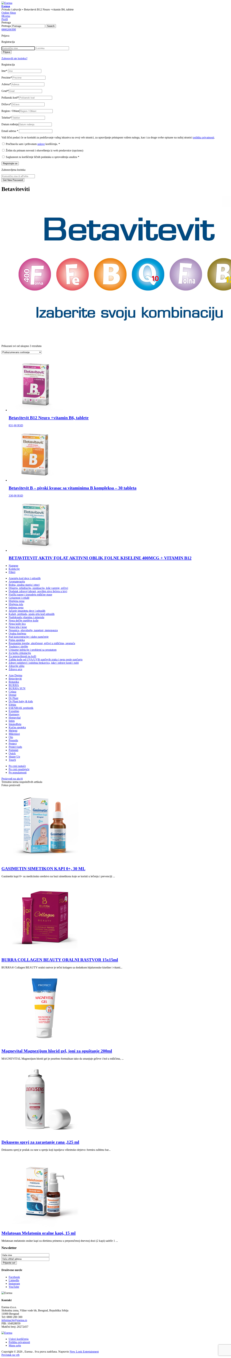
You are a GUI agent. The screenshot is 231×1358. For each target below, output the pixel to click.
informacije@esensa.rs (14, 1320)
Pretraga (6, 25)
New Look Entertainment (84, 1351)
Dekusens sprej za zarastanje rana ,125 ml (40, 1142)
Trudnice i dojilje (18, 646)
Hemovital (15, 717)
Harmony (14, 714)
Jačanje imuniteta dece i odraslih (27, 610)
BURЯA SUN (17, 688)
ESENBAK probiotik (21, 707)
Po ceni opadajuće (19, 769)
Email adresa (9, 130)
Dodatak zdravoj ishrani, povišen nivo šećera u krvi (38, 591)
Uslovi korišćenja (19, 1338)
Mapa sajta (15, 1345)
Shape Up (14, 756)
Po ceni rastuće (17, 766)
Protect (13, 743)
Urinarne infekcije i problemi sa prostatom (32, 649)
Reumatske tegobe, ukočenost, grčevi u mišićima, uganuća (42, 643)
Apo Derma (15, 675)
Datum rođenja (9, 124)
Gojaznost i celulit (19, 597)
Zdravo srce (15, 669)
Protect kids (15, 746)
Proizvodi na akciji (12, 778)
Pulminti (13, 750)
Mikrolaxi (14, 733)
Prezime (6, 77)
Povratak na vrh (10, 1354)
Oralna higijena (17, 633)
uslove (41, 143)
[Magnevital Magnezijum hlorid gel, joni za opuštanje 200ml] (45, 1043)
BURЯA (14, 685)
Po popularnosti (18, 772)
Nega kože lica (17, 623)
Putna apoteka (17, 640)
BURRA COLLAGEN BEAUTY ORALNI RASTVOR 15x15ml (59, 959)
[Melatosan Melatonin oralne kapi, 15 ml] (45, 1225)
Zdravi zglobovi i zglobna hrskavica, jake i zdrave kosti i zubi (44, 662)
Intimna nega (16, 607)
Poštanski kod (10, 97)
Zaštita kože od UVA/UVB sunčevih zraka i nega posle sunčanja (45, 659)
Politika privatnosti (19, 1342)
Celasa (12, 691)
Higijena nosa (16, 601)
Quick (12, 753)
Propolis (13, 740)
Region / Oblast (10, 110)
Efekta (12, 704)
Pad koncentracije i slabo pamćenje (29, 636)
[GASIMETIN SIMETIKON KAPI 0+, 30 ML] (45, 860)
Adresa (6, 84)
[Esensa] (6, 3)
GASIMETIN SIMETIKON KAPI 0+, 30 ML (43, 868)
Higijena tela (16, 604)
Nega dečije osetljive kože (23, 620)
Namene (13, 565)
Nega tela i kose (18, 627)
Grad (5, 90)
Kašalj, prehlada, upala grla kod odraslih (32, 614)
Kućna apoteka (17, 727)
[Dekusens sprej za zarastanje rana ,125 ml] (45, 1134)
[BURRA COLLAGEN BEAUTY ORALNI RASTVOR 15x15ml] (45, 952)
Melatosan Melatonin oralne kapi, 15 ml (38, 1233)
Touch (12, 759)
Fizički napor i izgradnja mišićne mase (30, 594)
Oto (11, 737)
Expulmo (14, 711)
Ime (4, 70)
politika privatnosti (203, 137)
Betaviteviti (15, 678)
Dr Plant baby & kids (21, 701)
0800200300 (8, 29)
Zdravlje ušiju (16, 666)
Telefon (6, 117)
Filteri (12, 572)
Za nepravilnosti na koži (22, 656)
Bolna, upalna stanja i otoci (24, 584)
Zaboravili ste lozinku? (14, 58)
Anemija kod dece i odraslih (25, 578)
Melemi (13, 730)
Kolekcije (14, 568)
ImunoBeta (15, 724)
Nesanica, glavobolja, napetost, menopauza (33, 630)
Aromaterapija (17, 581)
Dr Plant (13, 698)
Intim (12, 720)
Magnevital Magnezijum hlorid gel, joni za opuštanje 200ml (56, 1051)
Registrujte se (10, 163)
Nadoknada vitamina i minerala (26, 617)
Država (6, 104)
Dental (12, 694)
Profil (4, 19)
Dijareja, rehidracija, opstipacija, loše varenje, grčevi (38, 588)
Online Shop (8, 12)
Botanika (14, 681)
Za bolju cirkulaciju (20, 653)
